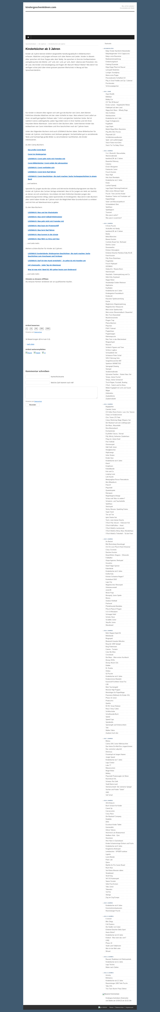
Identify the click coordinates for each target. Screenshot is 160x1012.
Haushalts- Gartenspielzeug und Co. (118, 274)
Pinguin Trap (110, 320)
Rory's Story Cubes (112, 709)
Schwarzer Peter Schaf (113, 355)
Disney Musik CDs (112, 663)
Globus (108, 671)
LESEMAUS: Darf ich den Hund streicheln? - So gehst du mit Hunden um (57, 260)
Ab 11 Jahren (108, 956)
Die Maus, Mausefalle (113, 425)
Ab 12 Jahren (108, 972)
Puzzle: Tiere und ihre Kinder (115, 194)
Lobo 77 (108, 765)
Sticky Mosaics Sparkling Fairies (117, 509)
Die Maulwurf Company (113, 816)
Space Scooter (111, 881)
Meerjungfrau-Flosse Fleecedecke (117, 479)
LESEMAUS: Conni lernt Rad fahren (42, 172)
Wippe (108, 390)
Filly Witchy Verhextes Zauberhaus (117, 436)
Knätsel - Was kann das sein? (116, 938)
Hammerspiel (110, 272)
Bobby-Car (109, 99)
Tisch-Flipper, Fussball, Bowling (116, 382)
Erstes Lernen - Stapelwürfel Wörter (118, 105)
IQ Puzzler (109, 674)
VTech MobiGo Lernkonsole (115, 528)
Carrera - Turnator (112, 649)
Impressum (129, 1007)
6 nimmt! (109, 919)
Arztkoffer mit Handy (113, 228)
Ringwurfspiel (110, 342)
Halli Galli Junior (111, 447)
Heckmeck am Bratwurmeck (115, 833)
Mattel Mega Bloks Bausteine (116, 129)
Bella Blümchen (111, 237)
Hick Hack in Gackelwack (114, 841)
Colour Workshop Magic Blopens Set (118, 420)
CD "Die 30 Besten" (112, 102)
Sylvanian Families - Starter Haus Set (118, 374)
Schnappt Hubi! (111, 614)
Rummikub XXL (111, 779)
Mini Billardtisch (111, 482)
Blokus (108, 741)
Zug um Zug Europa (112, 897)
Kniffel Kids (109, 574)
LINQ (107, 940)
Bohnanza (109, 978)
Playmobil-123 (110, 134)
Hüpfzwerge (110, 452)
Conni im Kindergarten (37, 154)
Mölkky (108, 773)
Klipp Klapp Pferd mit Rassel (115, 67)
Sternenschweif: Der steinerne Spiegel (119, 787)
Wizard (108, 951)
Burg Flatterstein (111, 646)
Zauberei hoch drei (112, 733)
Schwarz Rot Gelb (112, 781)
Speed (108, 717)
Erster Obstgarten (112, 167)
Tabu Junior (109, 887)
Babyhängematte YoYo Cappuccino (118, 53)
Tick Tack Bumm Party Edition (116, 989)
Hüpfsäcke (109, 285)
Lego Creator (110, 763)
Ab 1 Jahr (107, 91)
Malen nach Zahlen (112, 967)
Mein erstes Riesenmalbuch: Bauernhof (119, 312)
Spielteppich (110, 210)
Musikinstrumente (112, 318)
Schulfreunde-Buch (112, 714)
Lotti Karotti (109, 477)
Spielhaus (109, 207)
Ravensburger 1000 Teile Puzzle (117, 983)
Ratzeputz (109, 493)
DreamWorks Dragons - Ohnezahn (117, 555)
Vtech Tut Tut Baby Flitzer (115, 145)
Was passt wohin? (112, 215)
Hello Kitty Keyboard (113, 277)
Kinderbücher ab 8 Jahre (114, 846)
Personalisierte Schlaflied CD (115, 78)
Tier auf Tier (110, 514)
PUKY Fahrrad (110, 328)
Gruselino (109, 563)
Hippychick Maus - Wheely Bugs (117, 110)
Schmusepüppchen (112, 86)
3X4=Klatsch (110, 803)
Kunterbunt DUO (111, 579)
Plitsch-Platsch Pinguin (113, 609)
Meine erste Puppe (112, 75)
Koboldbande (110, 469)
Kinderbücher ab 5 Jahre (114, 571)
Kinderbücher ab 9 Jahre (114, 905)
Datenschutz (38, 332)
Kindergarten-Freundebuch (114, 293)
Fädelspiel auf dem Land (114, 107)
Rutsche (108, 345)
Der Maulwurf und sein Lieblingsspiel (118, 423)
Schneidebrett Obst (112, 204)
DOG (107, 822)
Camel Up (109, 808)
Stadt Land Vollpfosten (113, 946)
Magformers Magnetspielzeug (116, 304)
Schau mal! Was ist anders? (115, 498)
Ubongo (108, 895)
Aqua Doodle (110, 94)
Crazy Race (110, 814)
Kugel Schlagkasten (112, 121)
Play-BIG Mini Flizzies (113, 132)
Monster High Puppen (113, 690)
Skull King (109, 876)
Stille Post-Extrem (112, 884)
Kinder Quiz (110, 458)
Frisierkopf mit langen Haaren (116, 754)
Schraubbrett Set (111, 353)
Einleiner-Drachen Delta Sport (116, 929)
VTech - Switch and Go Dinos (116, 385)
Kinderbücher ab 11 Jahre (114, 962)
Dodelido (109, 819)
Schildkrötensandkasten (114, 137)
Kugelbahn (109, 124)
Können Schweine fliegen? (115, 576)
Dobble (108, 665)
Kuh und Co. (110, 471)
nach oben (30, 344)
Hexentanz (109, 838)
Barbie (108, 234)
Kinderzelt (109, 296)
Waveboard (109, 625)
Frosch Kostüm (111, 172)
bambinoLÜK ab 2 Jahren (114, 158)
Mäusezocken (110, 768)
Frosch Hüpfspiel (111, 264)
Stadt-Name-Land (111, 784)
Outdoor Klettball (111, 601)
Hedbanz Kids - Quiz (113, 835)
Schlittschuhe (110, 711)
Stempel (108, 369)
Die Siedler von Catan (113, 927)
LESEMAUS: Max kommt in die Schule (43, 234)
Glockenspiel (110, 444)
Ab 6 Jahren (108, 630)
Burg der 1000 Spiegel (113, 644)
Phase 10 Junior (111, 698)
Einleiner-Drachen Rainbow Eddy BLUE (119, 253)
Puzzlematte (110, 83)
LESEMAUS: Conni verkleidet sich (41, 167)
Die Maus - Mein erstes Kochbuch (117, 657)
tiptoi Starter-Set (111, 517)
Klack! (108, 463)
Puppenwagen (110, 334)
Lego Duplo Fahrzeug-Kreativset (116, 188)
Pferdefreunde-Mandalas (114, 606)
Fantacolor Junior (111, 169)
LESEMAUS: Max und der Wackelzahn (43, 212)
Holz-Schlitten (110, 113)
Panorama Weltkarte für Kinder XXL (118, 695)
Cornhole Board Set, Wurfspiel (116, 242)
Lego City (109, 582)
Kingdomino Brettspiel (113, 849)
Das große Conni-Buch (37, 150)
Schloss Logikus (111, 350)
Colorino (108, 164)
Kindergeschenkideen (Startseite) (117, 998)
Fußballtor (109, 558)
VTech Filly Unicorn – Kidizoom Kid (118, 523)
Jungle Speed (110, 757)
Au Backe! (109, 541)
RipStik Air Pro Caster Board (115, 865)
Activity (108, 975)
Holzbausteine (110, 115)
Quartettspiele (110, 490)
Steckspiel (109, 506)
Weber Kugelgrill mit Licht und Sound (118, 388)
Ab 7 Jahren (108, 738)
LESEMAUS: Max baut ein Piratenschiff (43, 226)
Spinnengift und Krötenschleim (116, 725)
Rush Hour (109, 868)
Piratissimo (109, 701)
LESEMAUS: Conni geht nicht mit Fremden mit (46, 159)
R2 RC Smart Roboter (113, 706)
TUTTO (108, 892)
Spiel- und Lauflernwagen (114, 140)
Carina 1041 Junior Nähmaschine (117, 744)
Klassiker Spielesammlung (115, 299)
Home (111, 1007)
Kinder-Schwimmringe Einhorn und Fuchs (120, 843)
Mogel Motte (110, 771)
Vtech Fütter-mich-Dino (113, 142)
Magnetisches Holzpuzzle (114, 307)
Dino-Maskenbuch (112, 428)
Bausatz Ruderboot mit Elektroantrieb (118, 959)
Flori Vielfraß (110, 442)
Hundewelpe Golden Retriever (116, 282)
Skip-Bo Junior (111, 622)
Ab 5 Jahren (108, 539)
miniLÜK (108, 590)
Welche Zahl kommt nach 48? (62, 382)
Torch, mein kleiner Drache (115, 520)
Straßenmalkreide (112, 372)
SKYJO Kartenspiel (112, 878)
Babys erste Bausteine (113, 56)
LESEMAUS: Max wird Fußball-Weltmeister (45, 217)
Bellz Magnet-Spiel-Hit (113, 633)
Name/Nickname (57, 376)
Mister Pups (110, 593)
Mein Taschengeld (112, 687)
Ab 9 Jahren (108, 903)
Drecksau (109, 752)
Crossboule (109, 655)
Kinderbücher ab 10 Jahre (114, 935)
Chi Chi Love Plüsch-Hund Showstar (118, 547)
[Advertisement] (62, 91)
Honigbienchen (111, 450)
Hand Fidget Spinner (112, 566)
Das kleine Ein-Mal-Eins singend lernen (119, 746)
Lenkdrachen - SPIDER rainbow (116, 851)
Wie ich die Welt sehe (113, 948)
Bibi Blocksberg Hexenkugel (115, 544)
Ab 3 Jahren (108, 223)
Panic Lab (109, 860)
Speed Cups (110, 719)
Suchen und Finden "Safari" (115, 789)
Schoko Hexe (110, 617)
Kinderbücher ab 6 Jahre (114, 676)
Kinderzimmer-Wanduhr (113, 679)
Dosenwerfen (110, 247)
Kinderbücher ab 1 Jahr (113, 118)
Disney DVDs (110, 660)
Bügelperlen (110, 407)
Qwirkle (108, 703)
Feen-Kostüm (110, 255)
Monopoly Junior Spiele (113, 595)
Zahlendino (109, 393)
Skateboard (109, 873)
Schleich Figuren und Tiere (115, 347)
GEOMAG (109, 266)
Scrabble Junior (111, 620)
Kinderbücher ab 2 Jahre (114, 180)
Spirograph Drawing (112, 366)
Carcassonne (110, 811)
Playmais (109, 326)
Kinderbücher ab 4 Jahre (114, 461)
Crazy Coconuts (111, 550)
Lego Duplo (109, 126)
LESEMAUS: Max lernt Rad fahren (41, 230)
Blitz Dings (109, 921)
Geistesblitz (110, 827)
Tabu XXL (109, 986)
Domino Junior (110, 245)
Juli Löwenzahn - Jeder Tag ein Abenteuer (44, 265)
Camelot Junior (111, 409)
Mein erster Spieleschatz (114, 309)
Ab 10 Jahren (108, 916)
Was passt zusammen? (114, 218)
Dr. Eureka (109, 668)
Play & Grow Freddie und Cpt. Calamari (119, 81)
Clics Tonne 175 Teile (113, 417)
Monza (108, 598)
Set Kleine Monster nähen (114, 870)
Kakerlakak (109, 568)
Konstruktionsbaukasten (114, 908)
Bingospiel (109, 638)
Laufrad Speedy (111, 185)
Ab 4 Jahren (108, 404)
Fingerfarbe (109, 261)
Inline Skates (110, 455)
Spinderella (109, 722)
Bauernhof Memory (112, 161)
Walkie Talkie (110, 730)
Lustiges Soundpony (112, 72)
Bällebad (109, 97)
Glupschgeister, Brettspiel (114, 560)
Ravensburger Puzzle (113, 911)
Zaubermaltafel (111, 399)
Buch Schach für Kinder (114, 806)
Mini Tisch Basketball (113, 315)
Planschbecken (111, 323)
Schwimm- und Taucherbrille (115, 501)
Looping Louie (110, 474)
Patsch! (108, 485)
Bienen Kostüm (111, 239)
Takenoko (109, 889)
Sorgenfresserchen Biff (113, 361)
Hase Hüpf (109, 175)
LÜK (107, 684)
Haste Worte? (110, 932)
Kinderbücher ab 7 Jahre (114, 760)
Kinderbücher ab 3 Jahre (114, 291)
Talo (107, 728)
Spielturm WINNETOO (113, 363)
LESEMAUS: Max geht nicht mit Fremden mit (46, 221)
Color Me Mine (110, 652)
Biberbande (109, 636)
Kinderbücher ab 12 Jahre (114, 980)
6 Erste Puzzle (111, 226)
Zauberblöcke (110, 396)
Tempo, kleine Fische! (113, 377)
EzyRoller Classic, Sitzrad (114, 434)
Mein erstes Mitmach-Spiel (115, 191)
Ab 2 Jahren (108, 150)
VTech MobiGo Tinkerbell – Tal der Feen (119, 533)
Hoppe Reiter (110, 280)
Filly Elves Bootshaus (113, 258)
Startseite (108, 43)
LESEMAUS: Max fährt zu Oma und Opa (43, 239)
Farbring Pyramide (112, 64)
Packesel (109, 603)
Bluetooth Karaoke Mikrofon (115, 641)
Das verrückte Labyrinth (114, 749)
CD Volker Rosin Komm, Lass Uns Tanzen (120, 412)
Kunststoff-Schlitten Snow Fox (116, 682)
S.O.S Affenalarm (112, 612)
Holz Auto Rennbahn (112, 177)
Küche (108, 301)
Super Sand (110, 512)
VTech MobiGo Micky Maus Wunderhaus (119, 531)
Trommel (109, 212)
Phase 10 (109, 943)
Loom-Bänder (110, 857)
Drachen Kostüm (111, 552)
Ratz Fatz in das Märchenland (116, 339)
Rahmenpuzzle (111, 336)
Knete (108, 183)
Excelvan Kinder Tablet (113, 824)
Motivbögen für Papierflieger (115, 692)
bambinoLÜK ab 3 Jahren (114, 231)
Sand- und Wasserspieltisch (115, 202)
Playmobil (109, 488)
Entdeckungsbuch (112, 62)
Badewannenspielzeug (113, 59)
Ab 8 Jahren (108, 800)
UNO (107, 792)
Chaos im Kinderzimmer (114, 415)
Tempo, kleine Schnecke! (114, 380)
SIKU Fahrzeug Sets (113, 358)
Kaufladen (109, 288)
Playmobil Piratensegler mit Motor (117, 776)
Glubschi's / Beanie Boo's (114, 269)
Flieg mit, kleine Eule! (113, 439)
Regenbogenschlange (113, 496)
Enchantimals (110, 431)
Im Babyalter (108, 48)
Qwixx (108, 862)
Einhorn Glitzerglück (112, 250)
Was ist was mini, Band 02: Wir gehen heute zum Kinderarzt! (52, 269)
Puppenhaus (110, 331)
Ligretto (108, 854)
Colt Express (110, 924)
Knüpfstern (109, 466)
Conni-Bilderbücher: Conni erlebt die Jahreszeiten (48, 163)
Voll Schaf (109, 795)
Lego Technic (110, 964)
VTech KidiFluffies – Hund (114, 525)
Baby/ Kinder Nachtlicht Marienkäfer (118, 51)
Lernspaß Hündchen (112, 70)
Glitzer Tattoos (111, 830)
